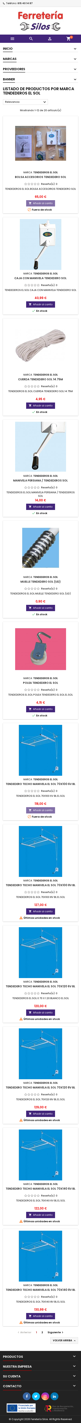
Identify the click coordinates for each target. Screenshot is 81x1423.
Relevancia (26, 102)
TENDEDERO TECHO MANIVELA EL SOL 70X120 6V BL (40, 986)
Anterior (24, 1332)
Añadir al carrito (40, 203)
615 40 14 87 (25, 3)
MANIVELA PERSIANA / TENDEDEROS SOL (40, 480)
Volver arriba (64, 1340)
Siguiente (56, 1332)
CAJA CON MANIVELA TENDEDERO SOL (40, 278)
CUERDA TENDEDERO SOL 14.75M (40, 379)
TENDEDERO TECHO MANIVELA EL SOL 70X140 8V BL (40, 1290)
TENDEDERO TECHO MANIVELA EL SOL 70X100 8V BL (40, 885)
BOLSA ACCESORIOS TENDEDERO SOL (40, 177)
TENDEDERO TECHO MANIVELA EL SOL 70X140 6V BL (40, 1189)
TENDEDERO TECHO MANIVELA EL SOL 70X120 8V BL (40, 1087)
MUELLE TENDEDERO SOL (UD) (40, 582)
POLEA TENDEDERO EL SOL (40, 683)
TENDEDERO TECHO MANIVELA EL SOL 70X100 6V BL (40, 784)
